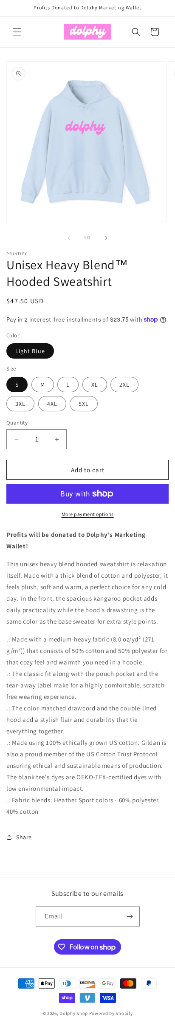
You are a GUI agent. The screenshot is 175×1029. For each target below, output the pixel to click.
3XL (20, 404)
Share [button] (24, 837)
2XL (124, 384)
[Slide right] (106, 237)
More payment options (88, 514)
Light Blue (30, 351)
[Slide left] (68, 237)
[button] (17, 32)
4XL (52, 404)
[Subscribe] (130, 916)
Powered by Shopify (111, 1013)
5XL (84, 404)
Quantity (17, 422)
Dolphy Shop (73, 1013)
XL (94, 384)
